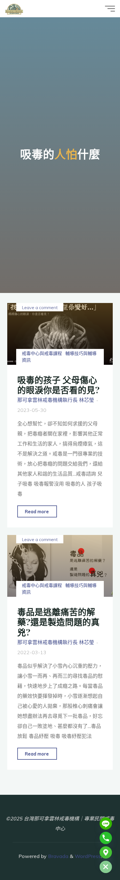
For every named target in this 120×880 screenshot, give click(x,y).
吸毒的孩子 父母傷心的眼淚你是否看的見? (58, 385)
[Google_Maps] (106, 852)
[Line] (106, 823)
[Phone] (106, 838)
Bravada (57, 856)
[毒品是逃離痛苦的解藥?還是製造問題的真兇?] (60, 566)
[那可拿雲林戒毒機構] (14, 8)
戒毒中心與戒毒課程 (42, 353)
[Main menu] (110, 8)
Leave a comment (40, 307)
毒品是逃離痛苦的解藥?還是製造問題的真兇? (58, 622)
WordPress (88, 856)
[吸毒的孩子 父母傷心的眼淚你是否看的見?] (60, 334)
